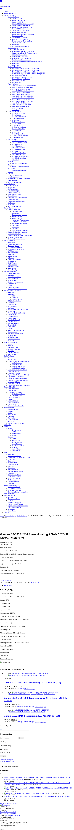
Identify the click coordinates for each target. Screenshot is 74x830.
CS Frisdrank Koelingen (19, 113)
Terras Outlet (12, 404)
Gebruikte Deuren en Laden (16, 239)
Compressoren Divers (14, 456)
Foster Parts (11, 459)
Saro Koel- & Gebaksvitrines (20, 156)
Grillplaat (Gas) (12, 321)
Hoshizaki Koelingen (14, 67)
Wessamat (11, 473)
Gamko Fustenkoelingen (19, 32)
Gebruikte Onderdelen (14, 234)
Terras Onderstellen (14, 397)
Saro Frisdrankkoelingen (19, 141)
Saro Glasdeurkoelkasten (19, 142)
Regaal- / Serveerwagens (15, 282)
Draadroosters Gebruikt (15, 476)
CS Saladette (15, 120)
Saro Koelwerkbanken (18, 148)
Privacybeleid (12, 511)
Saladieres (11, 258)
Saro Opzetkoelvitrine (18, 154)
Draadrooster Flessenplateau (20, 220)
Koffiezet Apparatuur (10, 342)
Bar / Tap (7, 358)
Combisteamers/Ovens (14, 277)
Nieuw (10, 428)
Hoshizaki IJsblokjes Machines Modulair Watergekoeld (28, 73)
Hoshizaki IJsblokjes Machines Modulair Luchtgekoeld (28, 72)
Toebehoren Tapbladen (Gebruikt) (18, 380)
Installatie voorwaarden (15, 502)
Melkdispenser (12, 261)
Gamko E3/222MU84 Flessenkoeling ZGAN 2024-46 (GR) (32, 682)
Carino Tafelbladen (17, 395)
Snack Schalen (16, 449)
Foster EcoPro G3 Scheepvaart (21, 103)
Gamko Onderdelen (10, 208)
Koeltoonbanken (13, 180)
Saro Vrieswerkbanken (18, 149)
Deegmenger (12, 311)
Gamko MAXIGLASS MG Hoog (22, 27)
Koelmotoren (12, 268)
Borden (14, 432)
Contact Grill (12, 325)
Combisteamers (12, 304)
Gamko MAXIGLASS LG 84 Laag (23, 24)
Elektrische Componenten (19, 222)
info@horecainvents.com (12, 815)
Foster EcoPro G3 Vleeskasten (21, 99)
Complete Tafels (13, 419)
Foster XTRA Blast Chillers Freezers (23, 91)
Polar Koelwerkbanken (19, 170)
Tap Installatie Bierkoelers (16, 376)
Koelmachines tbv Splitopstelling (22, 41)
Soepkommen (16, 450)
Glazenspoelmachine (14, 339)
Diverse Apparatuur (14, 273)
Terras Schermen (13, 401)
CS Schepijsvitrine (17, 137)
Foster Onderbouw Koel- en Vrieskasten (24, 86)
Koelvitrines (11, 203)
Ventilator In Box (17, 299)
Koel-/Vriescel (12, 263)
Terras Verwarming (13, 402)
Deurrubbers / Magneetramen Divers (19, 457)
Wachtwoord (4, 749)
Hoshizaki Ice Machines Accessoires (19, 179)
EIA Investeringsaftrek (14, 507)
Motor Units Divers (14, 478)
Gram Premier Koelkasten (19, 55)
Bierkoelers (11, 204)
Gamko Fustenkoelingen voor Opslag (23, 34)
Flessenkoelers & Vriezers (19, 37)
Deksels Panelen (17, 218)
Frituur (10, 285)
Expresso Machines (14, 349)
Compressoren (16, 213)
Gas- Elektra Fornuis (14, 487)
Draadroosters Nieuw (14, 475)
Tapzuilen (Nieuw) (13, 371)
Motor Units (15, 225)
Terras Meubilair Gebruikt (16, 406)
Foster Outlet (15, 110)
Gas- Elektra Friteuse (14, 488)
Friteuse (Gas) (12, 314)
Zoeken (21, 738)
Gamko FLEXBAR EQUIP (20, 30)
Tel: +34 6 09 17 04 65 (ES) (8, 813)
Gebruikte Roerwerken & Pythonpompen (20, 235)
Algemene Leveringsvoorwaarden (18, 506)
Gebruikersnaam (5, 746)
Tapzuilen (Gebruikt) (14, 382)
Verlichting (15, 228)
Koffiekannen (12, 354)
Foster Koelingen (13, 84)
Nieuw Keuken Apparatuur (12, 290)
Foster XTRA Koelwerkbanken (21, 89)
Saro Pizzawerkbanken (19, 153)
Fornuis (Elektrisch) (14, 320)
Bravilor (10, 345)
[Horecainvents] (5, 6)
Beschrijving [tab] (8, 585)
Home (6, 12)
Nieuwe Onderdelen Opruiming (17, 232)
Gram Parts (11, 461)
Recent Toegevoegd (10, 13)
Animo (10, 344)
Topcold (10, 173)
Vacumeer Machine (13, 287)
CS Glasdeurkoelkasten (19, 117)
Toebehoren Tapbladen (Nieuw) (17, 370)
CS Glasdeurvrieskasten (19, 127)
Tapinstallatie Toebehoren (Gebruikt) (19, 385)
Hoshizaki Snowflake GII (19, 75)
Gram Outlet (15, 65)
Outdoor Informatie (13, 389)
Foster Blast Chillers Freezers (20, 106)
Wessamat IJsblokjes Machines (21, 46)
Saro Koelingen (12, 139)
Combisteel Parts (13, 464)
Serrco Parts (11, 468)
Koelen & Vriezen (9, 240)
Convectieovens (12, 306)
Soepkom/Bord (16, 433)
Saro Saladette (16, 151)
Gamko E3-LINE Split (18, 20)
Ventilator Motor (13, 469)
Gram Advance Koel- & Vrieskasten (23, 51)
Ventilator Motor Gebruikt (16, 471)
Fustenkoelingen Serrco (15, 244)
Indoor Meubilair (9, 407)
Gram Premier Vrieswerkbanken (21, 60)
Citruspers (11, 302)
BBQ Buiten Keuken (14, 301)
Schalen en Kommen (18, 445)
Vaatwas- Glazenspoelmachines (17, 289)
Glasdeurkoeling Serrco (15, 247)
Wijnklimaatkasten (13, 177)
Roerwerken (15, 227)
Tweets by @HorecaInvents (8, 803)
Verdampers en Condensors (20, 230)
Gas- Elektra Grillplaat (14, 490)
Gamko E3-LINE (17, 18)
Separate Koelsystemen (15, 194)
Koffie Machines (13, 347)
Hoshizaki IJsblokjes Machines (21, 79)
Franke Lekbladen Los (18, 368)
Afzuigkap (11, 275)
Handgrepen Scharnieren (19, 223)
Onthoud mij (6, 753)
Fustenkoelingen (13, 199)
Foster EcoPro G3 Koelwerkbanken (22, 96)
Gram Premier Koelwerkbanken (21, 58)
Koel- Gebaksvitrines (14, 259)
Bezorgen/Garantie (9, 495)
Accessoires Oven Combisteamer (18, 309)
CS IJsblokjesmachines (19, 134)
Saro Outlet (15, 160)
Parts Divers (11, 483)
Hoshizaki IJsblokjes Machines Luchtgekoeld (25, 68)
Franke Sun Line (17, 364)
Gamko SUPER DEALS (19, 43)
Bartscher (10, 161)
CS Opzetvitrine (16, 123)
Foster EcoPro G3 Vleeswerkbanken (23, 101)
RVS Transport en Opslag (15, 333)
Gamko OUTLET (17, 44)
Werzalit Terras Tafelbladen (16, 392)
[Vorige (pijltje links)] (1, 829)
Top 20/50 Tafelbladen (18, 394)
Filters (13, 296)
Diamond (10, 165)
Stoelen (10, 413)
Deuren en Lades (17, 216)
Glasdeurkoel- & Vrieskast (16, 249)
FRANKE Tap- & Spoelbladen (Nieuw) (20, 361)
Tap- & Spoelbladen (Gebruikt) (17, 378)
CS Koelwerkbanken (18, 118)
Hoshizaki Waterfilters (18, 80)
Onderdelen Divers (13, 481)
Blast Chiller (11, 242)
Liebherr (10, 172)
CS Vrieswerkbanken (18, 129)
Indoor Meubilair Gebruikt (16, 423)
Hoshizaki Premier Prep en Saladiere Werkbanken (27, 61)
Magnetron (11, 308)
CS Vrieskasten (16, 125)
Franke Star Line (17, 363)
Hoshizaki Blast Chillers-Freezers (22, 77)
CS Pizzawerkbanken (18, 122)
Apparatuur (11, 292)
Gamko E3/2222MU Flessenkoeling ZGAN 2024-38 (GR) (32, 716)
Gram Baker (15, 63)
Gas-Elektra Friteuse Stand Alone (18, 492)
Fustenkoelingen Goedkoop (16, 201)
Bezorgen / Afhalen (14, 499)
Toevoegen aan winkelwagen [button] (25, 706)
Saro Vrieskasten (17, 146)
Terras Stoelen (12, 390)
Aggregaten (11, 454)
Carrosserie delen (17, 211)
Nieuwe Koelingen (9, 15)
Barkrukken (11, 421)
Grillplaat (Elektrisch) (14, 323)
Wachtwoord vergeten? (7, 759)
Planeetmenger (12, 332)
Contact (6, 512)
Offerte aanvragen (5, 580)
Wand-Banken (12, 414)
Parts (5, 452)
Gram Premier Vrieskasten (20, 56)
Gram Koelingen (13, 48)
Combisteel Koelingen (14, 111)
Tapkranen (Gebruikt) (14, 383)
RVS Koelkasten (13, 251)
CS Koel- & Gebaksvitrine (20, 135)
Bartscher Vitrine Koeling (19, 163)
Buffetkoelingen (13, 189)
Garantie (10, 500)
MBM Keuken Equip (10, 485)
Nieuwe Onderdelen (14, 209)
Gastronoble (11, 168)
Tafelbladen (11, 416)
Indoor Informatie (13, 409)
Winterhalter (7, 425)
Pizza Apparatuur (13, 278)
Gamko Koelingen (13, 17)
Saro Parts (11, 466)
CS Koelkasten (16, 115)
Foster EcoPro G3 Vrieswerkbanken (23, 98)
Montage (10, 399)
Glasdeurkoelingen (13, 191)
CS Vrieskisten (16, 130)
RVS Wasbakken (13, 337)
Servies (6, 426)
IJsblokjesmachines (13, 266)
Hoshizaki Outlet (17, 82)
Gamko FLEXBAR (18, 29)
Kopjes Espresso (17, 444)
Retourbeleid (12, 509)
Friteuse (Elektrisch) (14, 316)
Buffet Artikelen (9, 356)
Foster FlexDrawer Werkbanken (21, 104)
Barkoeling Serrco (13, 246)
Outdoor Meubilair (9, 387)
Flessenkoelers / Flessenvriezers (17, 197)
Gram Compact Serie (18, 49)
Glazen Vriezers (12, 196)
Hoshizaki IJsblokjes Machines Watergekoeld (25, 70)
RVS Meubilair (12, 280)
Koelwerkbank (12, 256)
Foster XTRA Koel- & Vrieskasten (22, 87)
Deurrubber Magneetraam (19, 215)
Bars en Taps (12, 359)
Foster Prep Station (17, 108)
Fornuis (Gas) (12, 318)
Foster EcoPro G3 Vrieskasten (21, 94)
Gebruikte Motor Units (15, 237)
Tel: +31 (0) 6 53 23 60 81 (8, 812)
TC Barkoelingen (17, 175)
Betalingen (11, 497)
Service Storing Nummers (15, 504)
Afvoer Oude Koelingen (15, 182)
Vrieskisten (11, 254)
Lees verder (20, 688)
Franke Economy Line (18, 366)
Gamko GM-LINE (17, 22)
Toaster (10, 328)
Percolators (11, 351)
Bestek (14, 435)
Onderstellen (11, 418)
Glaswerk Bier (16, 440)
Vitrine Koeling (12, 270)
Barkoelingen (12, 187)
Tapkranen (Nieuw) (14, 373)
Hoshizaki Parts (12, 463)
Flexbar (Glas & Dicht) (15, 192)
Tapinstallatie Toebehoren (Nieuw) (18, 375)
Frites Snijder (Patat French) (16, 313)
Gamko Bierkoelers (17, 36)
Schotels (14, 447)
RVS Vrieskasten (13, 253)
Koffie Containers (13, 352)
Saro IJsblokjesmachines (19, 158)
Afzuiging (11, 294)
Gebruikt (10, 437)
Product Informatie (9, 494)
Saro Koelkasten (17, 144)
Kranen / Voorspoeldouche (16, 330)
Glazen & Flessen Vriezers (20, 39)
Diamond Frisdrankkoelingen (20, 166)
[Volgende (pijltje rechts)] (2, 829)
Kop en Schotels (17, 442)
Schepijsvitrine (12, 265)
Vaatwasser (11, 340)
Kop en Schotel (16, 430)
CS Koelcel (15, 132)
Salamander (11, 327)
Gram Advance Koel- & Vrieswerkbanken (24, 53)
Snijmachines (12, 284)
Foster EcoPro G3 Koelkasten (21, 92)
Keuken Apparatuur (10, 271)
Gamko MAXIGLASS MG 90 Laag (23, 25)
